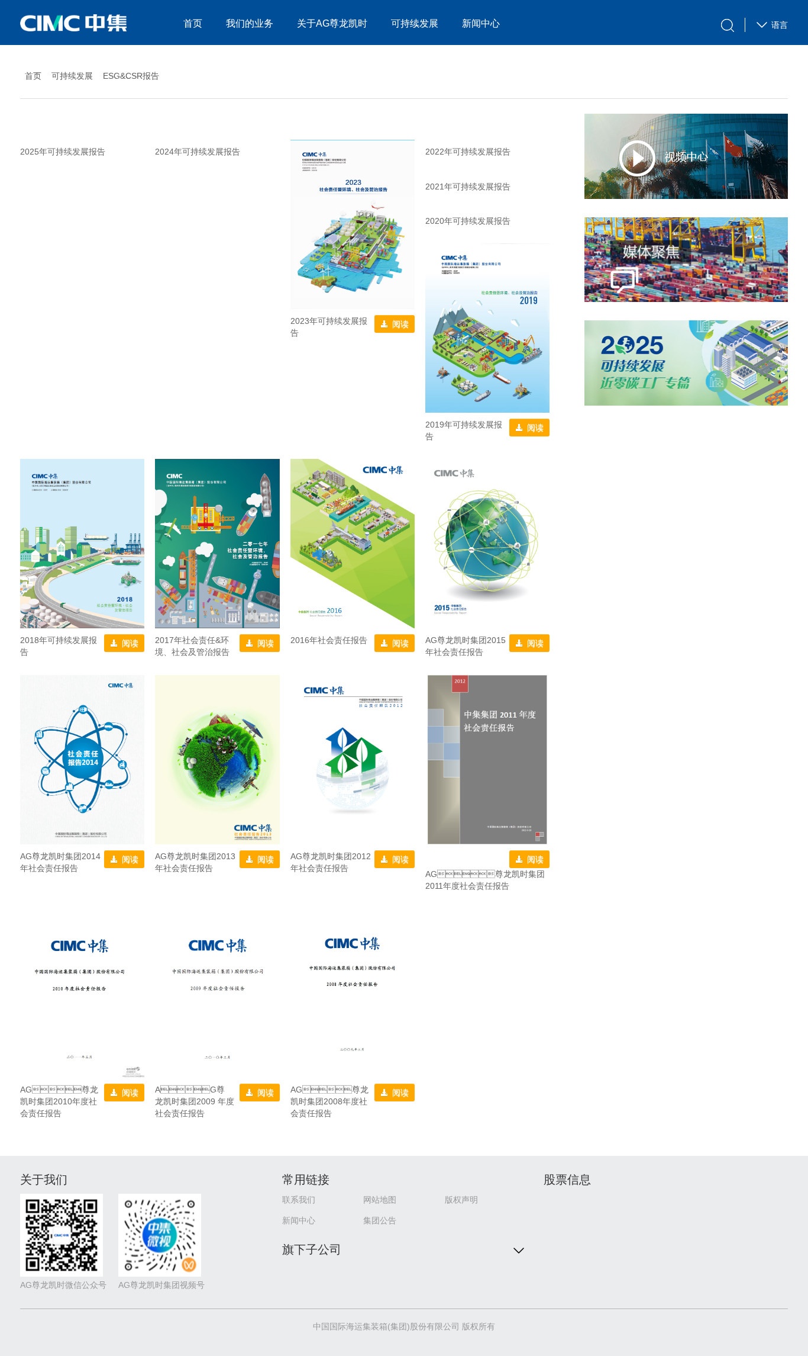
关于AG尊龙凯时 (332, 23)
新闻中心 (481, 23)
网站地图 (379, 1199)
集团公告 (379, 1220)
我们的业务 (249, 23)
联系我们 (298, 1199)
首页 (192, 23)
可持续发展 (414, 23)
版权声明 (461, 1199)
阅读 (400, 324)
